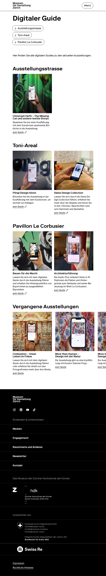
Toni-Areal (23, 36)
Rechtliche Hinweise (23, 567)
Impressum (18, 563)
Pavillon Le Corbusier (29, 43)
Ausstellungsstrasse (28, 29)
